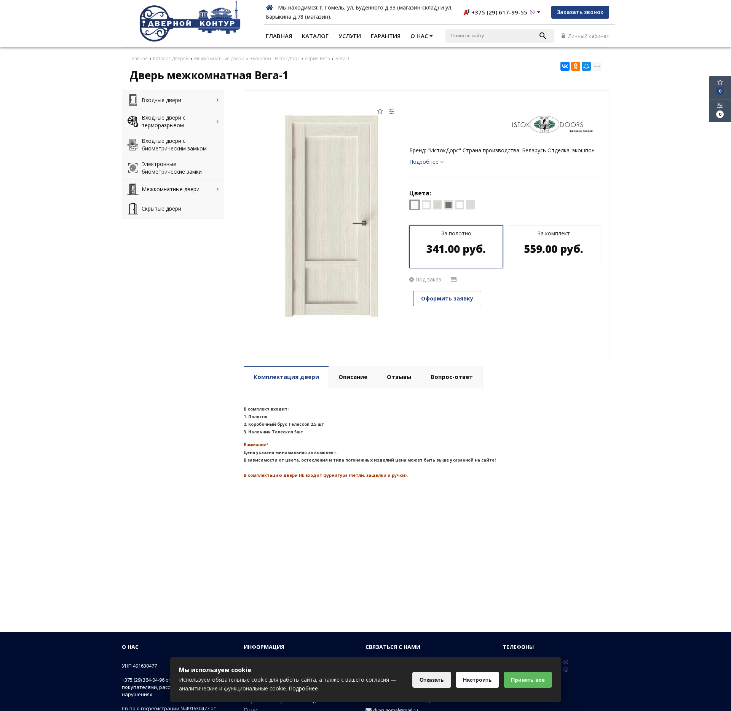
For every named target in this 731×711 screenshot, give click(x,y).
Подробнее (303, 688)
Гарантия (386, 36)
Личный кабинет (588, 35)
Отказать (432, 680)
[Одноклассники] (575, 66)
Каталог (315, 36)
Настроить (477, 680)
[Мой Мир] (586, 66)
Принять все (528, 680)
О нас (419, 36)
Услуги (349, 36)
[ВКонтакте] (565, 66)
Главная (279, 36)
